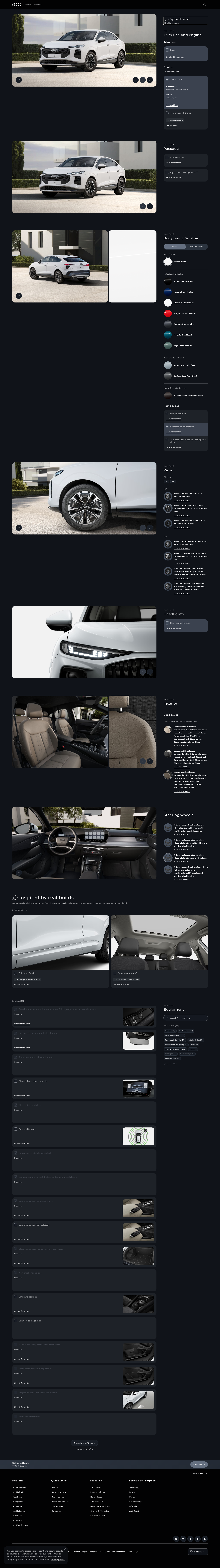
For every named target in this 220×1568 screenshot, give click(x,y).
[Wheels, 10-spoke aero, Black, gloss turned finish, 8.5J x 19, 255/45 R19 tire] (168, 556)
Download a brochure (99, 1506)
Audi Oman (18, 1520)
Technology (134, 1487)
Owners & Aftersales (99, 1511)
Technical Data (172, 105)
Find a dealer (57, 1506)
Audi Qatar (17, 1516)
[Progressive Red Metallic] (168, 313)
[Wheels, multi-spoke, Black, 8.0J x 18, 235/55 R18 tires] (168, 523)
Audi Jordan (18, 1501)
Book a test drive (59, 1492)
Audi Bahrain (18, 1492)
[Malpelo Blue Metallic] (168, 335)
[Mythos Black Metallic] (168, 281)
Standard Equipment (175, 57)
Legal (84, 1552)
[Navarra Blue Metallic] (168, 292)
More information (173, 163)
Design (132, 1497)
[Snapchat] (205, 1539)
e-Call (130, 1552)
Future (132, 1492)
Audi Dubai (17, 1497)
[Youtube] (183, 1539)
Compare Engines (171, 71)
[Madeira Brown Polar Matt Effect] (168, 395)
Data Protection (118, 1552)
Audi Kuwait (18, 1506)
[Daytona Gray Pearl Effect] (168, 376)
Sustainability (135, 1501)
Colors (174, 247)
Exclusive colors (196, 247)
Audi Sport (134, 1511)
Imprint (76, 1552)
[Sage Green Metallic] (168, 345)
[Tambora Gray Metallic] (168, 324)
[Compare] (19, 80)
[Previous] (143, 80)
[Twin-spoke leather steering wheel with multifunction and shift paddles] (168, 857)
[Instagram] (190, 1539)
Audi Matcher (96, 1487)
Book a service (58, 1497)
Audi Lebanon (19, 1511)
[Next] (150, 80)
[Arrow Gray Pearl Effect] (168, 365)
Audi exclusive (96, 1501)
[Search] (205, 5)
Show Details (171, 126)
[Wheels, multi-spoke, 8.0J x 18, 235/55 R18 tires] (168, 496)
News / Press (96, 1497)
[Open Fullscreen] (136, 80)
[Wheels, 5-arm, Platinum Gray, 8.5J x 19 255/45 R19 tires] (168, 544)
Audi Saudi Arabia (20, 1525)
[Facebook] (176, 1539)
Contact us (56, 1511)
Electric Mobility (97, 1492)
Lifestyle (133, 1506)
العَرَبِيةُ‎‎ (137, 1552)
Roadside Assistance (61, 1501)
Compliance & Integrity (99, 1552)
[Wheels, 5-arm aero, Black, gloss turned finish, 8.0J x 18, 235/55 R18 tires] (168, 508)
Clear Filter (171, 1064)
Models (55, 1487)
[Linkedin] (198, 1539)
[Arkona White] (168, 261)
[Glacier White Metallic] (168, 302)
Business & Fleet (97, 1516)
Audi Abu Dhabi (19, 1487)
